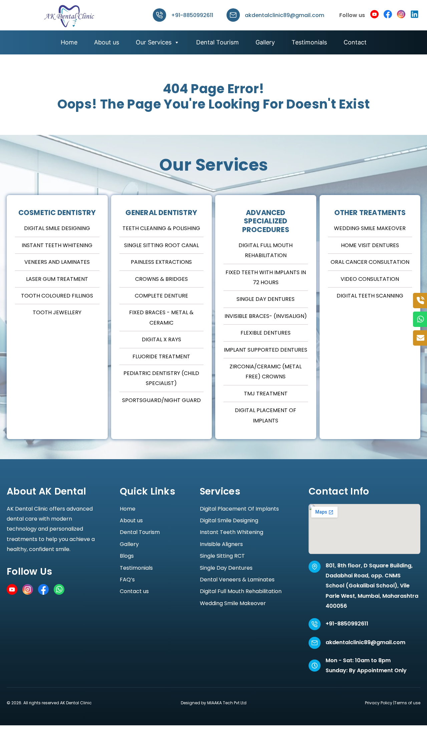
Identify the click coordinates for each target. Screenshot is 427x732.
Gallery (265, 42)
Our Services (153, 42)
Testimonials (309, 42)
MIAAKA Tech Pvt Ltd (227, 703)
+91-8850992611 (192, 15)
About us (106, 42)
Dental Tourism (217, 42)
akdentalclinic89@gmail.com (284, 15)
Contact (355, 42)
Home (69, 42)
